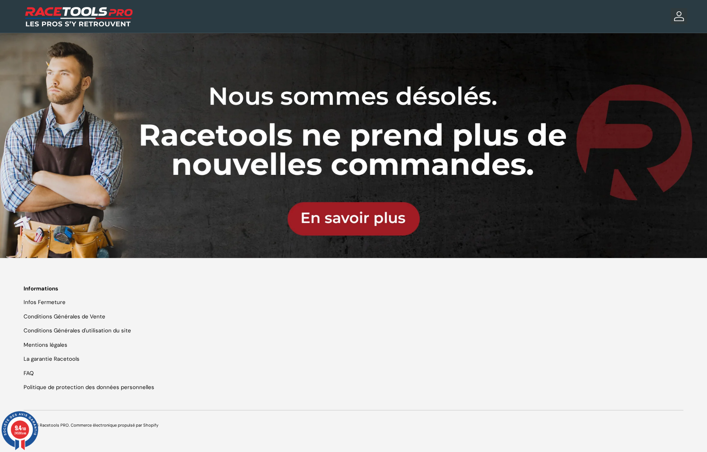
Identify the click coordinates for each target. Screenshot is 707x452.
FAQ (29, 373)
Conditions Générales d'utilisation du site (77, 330)
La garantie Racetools (52, 359)
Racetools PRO (54, 425)
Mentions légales (45, 345)
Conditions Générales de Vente (64, 316)
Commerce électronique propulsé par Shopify (114, 425)
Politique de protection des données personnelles (89, 387)
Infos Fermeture (45, 302)
